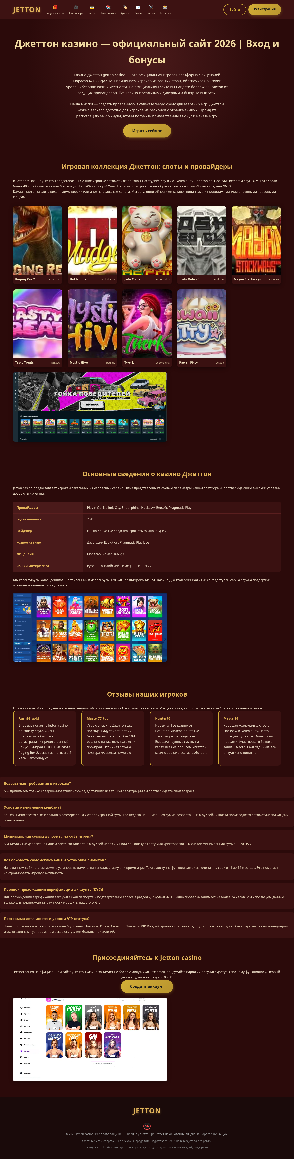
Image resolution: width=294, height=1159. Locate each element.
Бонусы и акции (55, 9)
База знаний (108, 9)
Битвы (151, 9)
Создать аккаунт (147, 986)
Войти (234, 9)
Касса (92, 9)
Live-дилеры (76, 9)
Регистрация (265, 9)
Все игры (165, 9)
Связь (138, 9)
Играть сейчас (147, 130)
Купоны (125, 9)
